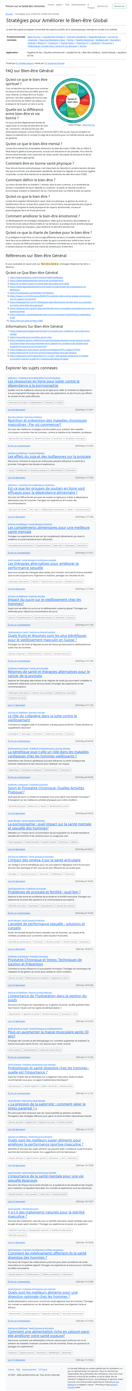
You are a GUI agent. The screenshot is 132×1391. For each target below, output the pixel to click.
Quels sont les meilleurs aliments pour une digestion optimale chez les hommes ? (43, 1294)
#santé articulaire (28, 874)
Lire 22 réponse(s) (16, 516)
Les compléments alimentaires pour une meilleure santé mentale (49, 529)
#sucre (12, 617)
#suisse (71, 617)
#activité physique (17, 806)
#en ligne (34, 509)
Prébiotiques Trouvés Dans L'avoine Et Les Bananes (52, 46)
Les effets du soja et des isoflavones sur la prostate (49, 456)
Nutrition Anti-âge (37, 596)
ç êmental (95, 43)
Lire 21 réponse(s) (16, 1242)
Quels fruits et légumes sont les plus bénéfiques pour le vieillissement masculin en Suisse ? (47, 637)
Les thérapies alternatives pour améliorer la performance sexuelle (43, 565)
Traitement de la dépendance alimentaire (37, 485)
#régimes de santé (17, 698)
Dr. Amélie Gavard (24, 63)
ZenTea (83, 46)
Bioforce (42, 43)
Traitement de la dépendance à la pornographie (39, 378)
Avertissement (78, 4)
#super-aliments (16, 1158)
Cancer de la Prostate (39, 668)
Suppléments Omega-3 (54, 36)
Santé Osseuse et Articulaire (41, 856)
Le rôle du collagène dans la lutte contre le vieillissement (42, 717)
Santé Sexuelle (14, 560)
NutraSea (114, 40)
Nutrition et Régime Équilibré (42, 632)
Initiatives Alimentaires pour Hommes (39, 1064)
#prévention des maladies (20, 438)
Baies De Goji (34, 36)
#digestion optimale (51, 1313)
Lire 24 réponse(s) (16, 409)
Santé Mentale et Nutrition (40, 524)
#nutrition (58, 438)
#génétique (14, 770)
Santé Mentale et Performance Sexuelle (39, 560)
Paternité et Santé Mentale (33, 1100)
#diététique (57, 874)
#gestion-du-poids (32, 1014)
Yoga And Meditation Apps (52, 40)
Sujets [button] (59, 4)
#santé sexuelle (49, 842)
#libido (35, 581)
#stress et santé (16, 978)
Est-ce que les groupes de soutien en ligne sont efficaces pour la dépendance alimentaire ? (46, 490)
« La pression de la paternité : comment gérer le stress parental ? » (47, 1106)
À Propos (91, 6)
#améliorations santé (59, 806)
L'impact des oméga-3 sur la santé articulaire (44, 860)
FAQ (67, 4)
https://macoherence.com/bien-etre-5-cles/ (31, 337)
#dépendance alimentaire (53, 509)
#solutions (38, 942)
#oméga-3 (13, 874)
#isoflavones (22, 470)
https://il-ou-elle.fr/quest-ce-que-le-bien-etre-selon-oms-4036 (39, 283)
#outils (60, 402)
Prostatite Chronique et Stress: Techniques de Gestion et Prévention (45, 961)
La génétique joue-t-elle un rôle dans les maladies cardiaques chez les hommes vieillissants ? (48, 753)
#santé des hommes (43, 617)
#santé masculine (42, 438)
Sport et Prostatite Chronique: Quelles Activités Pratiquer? (46, 789)
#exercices (32, 806)
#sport (43, 806)
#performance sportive (37, 1158)
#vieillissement (24, 617)
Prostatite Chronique (39, 784)
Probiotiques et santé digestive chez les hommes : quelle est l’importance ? (48, 1069)
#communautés (83, 509)
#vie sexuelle (31, 1194)
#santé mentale (43, 545)
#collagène (14, 734)
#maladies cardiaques (32, 770)
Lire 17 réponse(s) (16, 705)
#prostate (33, 906)
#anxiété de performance (20, 942)
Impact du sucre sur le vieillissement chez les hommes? (44, 601)
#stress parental (16, 1122)
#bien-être (58, 545)
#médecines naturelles (65, 693)
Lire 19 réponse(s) (16, 477)
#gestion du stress (60, 978)
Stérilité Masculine (30, 1209)
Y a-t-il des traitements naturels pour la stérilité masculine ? (46, 1214)
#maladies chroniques (75, 438)
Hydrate (32, 43)
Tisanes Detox (67, 43)
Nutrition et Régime (33, 417)
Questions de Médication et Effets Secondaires (43, 1250)
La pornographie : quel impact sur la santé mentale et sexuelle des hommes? (49, 826)
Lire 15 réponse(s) (16, 985)
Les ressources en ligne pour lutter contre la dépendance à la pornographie (43, 383)
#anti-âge (26, 734)
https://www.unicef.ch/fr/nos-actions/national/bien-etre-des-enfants (43, 352)
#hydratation (14, 1014)
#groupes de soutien (18, 509)
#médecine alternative (61, 1230)
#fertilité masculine (17, 906)
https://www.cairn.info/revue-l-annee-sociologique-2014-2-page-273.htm (45, 349)
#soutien (49, 402)
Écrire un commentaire (19, 445)
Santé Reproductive (16, 888)
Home (51, 4)
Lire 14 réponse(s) (16, 849)
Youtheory (53, 43)
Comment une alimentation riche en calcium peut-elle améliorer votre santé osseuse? (49, 1333)
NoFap (70, 40)
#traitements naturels (39, 1230)
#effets (74, 842)
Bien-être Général (15, 417)
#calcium (13, 1352)
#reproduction (47, 906)
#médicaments (33, 1274)
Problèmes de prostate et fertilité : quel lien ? (44, 892)
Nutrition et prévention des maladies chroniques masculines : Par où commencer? (47, 422)
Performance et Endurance (40, 1136)
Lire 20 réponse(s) (16, 813)
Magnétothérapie (97, 36)
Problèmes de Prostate (36, 888)
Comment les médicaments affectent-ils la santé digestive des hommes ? (47, 1255)
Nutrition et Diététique (17, 453)
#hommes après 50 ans (51, 1050)
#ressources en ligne (18, 402)
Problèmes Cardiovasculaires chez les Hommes (50, 748)
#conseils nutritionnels (73, 1313)
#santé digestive (32, 1086)
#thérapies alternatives (19, 581)
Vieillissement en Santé (18, 632)
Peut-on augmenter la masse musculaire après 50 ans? (48, 1034)
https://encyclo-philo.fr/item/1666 (26, 320)
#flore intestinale (49, 1086)
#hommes (70, 545)
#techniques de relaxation (37, 978)
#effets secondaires (51, 1274)
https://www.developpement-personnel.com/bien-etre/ (37, 280)
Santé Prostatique (36, 453)
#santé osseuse (27, 1352)
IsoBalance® (102, 40)
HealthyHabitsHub (85, 40)
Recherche (119, 6)
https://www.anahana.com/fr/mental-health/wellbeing (36, 277)
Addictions (12, 378)
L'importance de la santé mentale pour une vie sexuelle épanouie (46, 1178)
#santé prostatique (39, 470)
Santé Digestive (14, 1064)
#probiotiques (15, 1086)
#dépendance (37, 402)
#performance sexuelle (52, 581)
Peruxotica (107, 43)
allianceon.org (88, 125)
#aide (70, 509)
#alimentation (57, 470)
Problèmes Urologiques (18, 668)
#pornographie (15, 842)
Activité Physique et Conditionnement (46, 1028)
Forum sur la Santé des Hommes (25, 6)
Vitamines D (82, 43)
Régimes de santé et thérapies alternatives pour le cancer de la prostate (49, 673)
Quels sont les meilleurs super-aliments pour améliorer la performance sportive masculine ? (45, 1142)
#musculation (15, 1050)
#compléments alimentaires (21, 545)
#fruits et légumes (17, 653)
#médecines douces (73, 581)
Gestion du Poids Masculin (40, 992)
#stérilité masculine (17, 1230)
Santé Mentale (14, 820)
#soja (11, 470)
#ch (75, 1014)
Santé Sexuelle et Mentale (33, 820)
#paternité (31, 1122)
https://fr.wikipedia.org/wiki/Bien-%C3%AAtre (32, 292)
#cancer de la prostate (42, 693)
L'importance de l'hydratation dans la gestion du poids (47, 997)
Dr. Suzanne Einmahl (54, 63)
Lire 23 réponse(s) (16, 881)
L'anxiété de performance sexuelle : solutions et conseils (46, 925)
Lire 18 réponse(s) (16, 1129)
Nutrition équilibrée (76, 36)
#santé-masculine (50, 1014)
